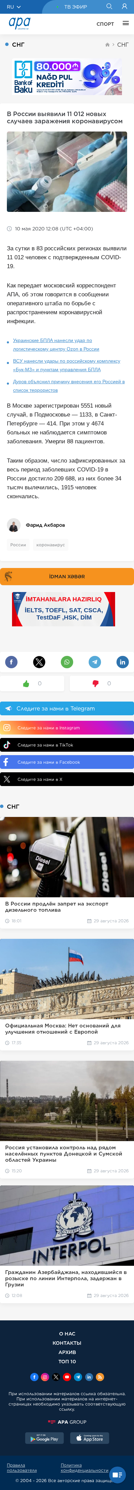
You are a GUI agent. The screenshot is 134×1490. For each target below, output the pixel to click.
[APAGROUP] (67, 1422)
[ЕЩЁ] (124, 24)
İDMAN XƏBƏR (67, 576)
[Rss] (100, 1378)
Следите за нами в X (40, 779)
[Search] (109, 7)
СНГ (123, 45)
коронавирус (50, 544)
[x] (56, 1378)
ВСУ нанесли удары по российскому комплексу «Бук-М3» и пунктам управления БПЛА (66, 365)
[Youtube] (67, 1378)
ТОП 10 (67, 1361)
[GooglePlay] (44, 1438)
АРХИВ (67, 1352)
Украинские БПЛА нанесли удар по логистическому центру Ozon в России (56, 345)
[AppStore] (89, 1438)
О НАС (67, 1334)
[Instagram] (45, 1378)
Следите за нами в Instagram (49, 727)
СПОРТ (105, 24)
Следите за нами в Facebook (49, 762)
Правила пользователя (22, 1468)
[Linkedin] (89, 1378)
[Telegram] (78, 1378)
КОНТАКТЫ (67, 1343)
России (18, 544)
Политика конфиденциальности (85, 1468)
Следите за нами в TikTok (45, 745)
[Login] (124, 6)
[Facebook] (34, 1378)
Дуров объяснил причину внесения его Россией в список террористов (69, 386)
